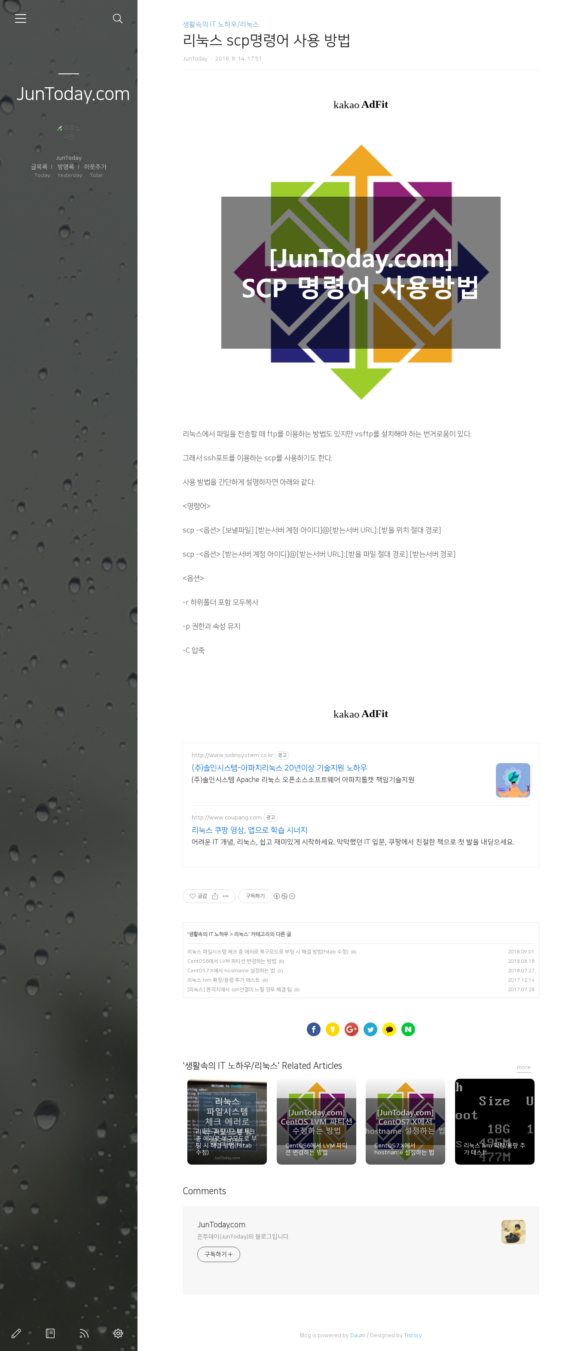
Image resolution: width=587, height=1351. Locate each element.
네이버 (408, 1029)
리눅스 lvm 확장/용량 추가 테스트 (223, 980)
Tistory (413, 1336)
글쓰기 (18, 1333)
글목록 (39, 167)
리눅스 (241, 934)
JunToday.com (73, 94)
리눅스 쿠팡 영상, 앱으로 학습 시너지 (249, 830)
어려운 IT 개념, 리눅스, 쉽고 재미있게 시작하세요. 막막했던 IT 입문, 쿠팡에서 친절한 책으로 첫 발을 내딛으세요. (353, 842)
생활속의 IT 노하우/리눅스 (221, 24)
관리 (120, 1333)
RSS (86, 1333)
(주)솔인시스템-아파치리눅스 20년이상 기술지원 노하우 (279, 768)
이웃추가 (95, 167)
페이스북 (314, 1029)
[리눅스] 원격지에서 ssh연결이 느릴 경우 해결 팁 (239, 989)
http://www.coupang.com (227, 817)
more (524, 1068)
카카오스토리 (332, 1029)
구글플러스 (351, 1029)
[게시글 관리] (225, 896)
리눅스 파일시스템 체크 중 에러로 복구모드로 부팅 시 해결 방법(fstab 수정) (268, 952)
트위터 (370, 1029)
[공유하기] (215, 896)
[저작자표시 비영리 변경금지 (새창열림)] (284, 896)
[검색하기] (118, 19)
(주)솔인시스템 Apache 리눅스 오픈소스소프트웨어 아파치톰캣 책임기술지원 (303, 780)
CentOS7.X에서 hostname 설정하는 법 (231, 971)
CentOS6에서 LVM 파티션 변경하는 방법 (231, 961)
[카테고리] (20, 18)
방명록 (66, 167)
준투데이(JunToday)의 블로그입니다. (243, 1236)
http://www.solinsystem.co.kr (232, 755)
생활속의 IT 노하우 (209, 934)
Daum (357, 1336)
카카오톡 (389, 1029)
